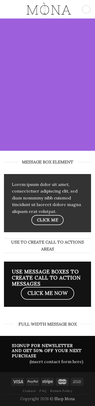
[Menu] (7, 9)
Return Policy (61, 391)
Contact (29, 391)
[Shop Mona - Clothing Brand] (47, 9)
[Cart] (86, 9)
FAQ (43, 391)
